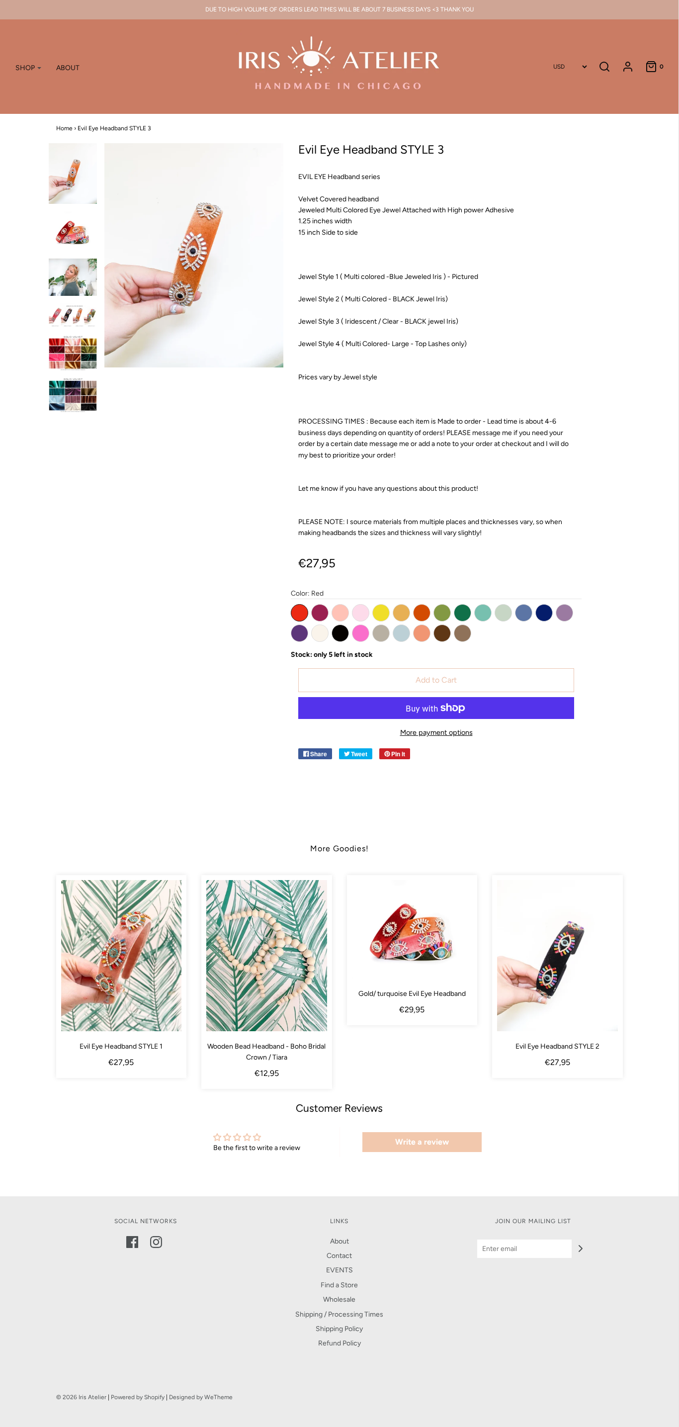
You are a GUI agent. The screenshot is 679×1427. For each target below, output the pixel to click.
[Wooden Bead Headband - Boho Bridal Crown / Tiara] (266, 955)
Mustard (401, 613)
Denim (523, 613)
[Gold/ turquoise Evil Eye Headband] (412, 929)
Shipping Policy (339, 1329)
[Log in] (623, 67)
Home (64, 128)
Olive (442, 613)
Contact (339, 1255)
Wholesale (339, 1299)
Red (299, 613)
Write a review (422, 1142)
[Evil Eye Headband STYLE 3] (73, 173)
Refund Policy (339, 1343)
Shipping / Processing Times (339, 1314)
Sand (381, 633)
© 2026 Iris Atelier (81, 1397)
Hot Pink (360, 633)
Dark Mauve (564, 613)
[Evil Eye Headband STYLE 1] (121, 955)
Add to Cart (436, 680)
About (339, 1241)
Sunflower (381, 613)
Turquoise (483, 613)
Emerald (462, 613)
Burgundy (320, 613)
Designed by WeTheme (201, 1397)
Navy (544, 613)
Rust (421, 613)
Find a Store (339, 1285)
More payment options (436, 732)
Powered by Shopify (138, 1397)
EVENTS (339, 1270)
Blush (360, 613)
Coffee (462, 633)
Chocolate (442, 633)
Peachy (340, 613)
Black (340, 633)
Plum (299, 633)
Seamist (503, 613)
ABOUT (68, 68)
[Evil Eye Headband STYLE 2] (557, 955)
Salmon (421, 633)
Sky (401, 633)
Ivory (320, 633)
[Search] (604, 67)
